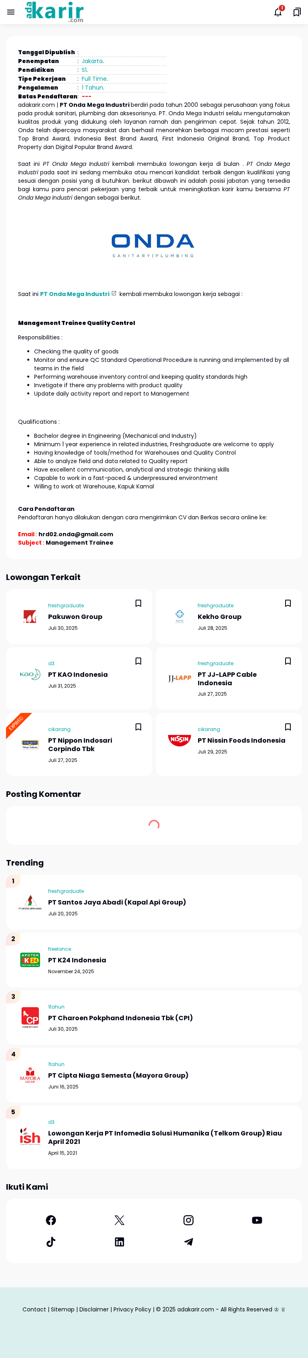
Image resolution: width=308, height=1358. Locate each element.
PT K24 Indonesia (77, 960)
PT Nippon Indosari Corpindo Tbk (80, 745)
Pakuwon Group (75, 617)
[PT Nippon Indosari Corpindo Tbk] (30, 745)
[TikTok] (51, 1242)
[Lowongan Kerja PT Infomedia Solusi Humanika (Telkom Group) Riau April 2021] (30, 1137)
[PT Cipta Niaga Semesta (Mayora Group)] (30, 1075)
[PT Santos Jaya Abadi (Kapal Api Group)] (30, 902)
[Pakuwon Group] (30, 616)
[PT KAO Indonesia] (30, 674)
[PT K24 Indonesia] (30, 960)
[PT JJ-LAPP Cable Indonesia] (180, 678)
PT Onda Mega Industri (74, 294)
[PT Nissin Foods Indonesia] (180, 740)
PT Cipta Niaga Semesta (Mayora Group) (118, 1076)
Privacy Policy (132, 1309)
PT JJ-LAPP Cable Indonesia (227, 679)
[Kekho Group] (180, 616)
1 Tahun (92, 88)
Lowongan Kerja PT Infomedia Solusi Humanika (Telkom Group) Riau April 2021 (165, 1137)
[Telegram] (188, 1242)
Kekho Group (219, 617)
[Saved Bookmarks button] (297, 12)
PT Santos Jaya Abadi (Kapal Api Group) (117, 903)
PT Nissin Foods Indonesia (242, 741)
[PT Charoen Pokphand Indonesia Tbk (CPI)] (30, 1017)
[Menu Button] (11, 12)
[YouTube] (257, 1220)
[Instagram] (188, 1220)
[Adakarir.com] (54, 12)
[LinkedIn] (120, 1242)
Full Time (94, 79)
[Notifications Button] (278, 12)
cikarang (59, 729)
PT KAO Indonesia (78, 675)
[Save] (138, 603)
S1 (84, 70)
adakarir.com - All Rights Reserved (224, 1309)
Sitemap (63, 1309)
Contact (34, 1309)
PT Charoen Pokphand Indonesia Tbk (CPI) (120, 1018)
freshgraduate (66, 605)
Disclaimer (94, 1309)
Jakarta (92, 61)
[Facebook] (51, 1220)
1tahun (56, 1006)
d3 (51, 663)
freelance (59, 948)
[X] (120, 1220)
